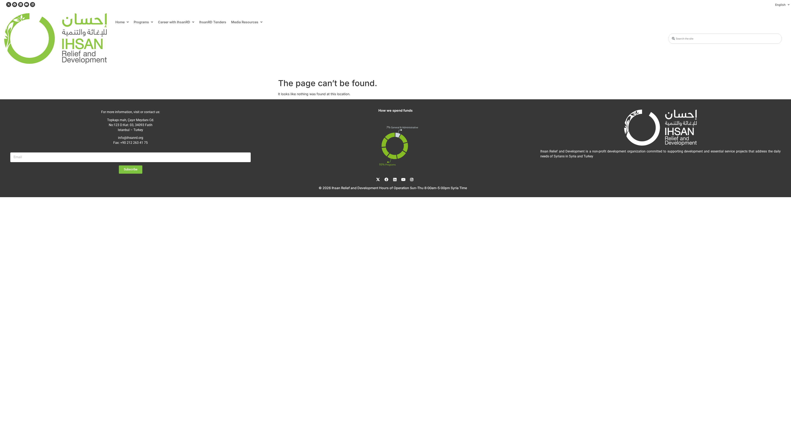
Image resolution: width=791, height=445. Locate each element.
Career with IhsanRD (174, 22)
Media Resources (244, 22)
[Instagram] (32, 4)
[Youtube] (26, 4)
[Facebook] (14, 4)
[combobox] (725, 39)
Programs (141, 22)
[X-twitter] (8, 4)
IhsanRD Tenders (212, 22)
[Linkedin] (20, 4)
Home (120, 22)
